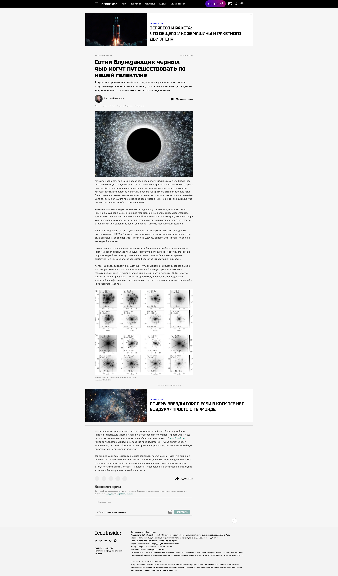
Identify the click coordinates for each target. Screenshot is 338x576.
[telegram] (105, 540)
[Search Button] (236, 3)
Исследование (104, 106)
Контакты (99, 554)
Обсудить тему (184, 99)
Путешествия (139, 106)
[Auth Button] (242, 3)
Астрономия (106, 56)
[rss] (96, 540)
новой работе (177, 438)
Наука (97, 56)
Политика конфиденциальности (109, 551)
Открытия (120, 106)
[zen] (110, 540)
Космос (113, 106)
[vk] (100, 540)
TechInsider (108, 4)
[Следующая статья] (169, 520)
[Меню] (96, 3)
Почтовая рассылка (230, 3)
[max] (115, 540)
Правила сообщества (104, 548)
